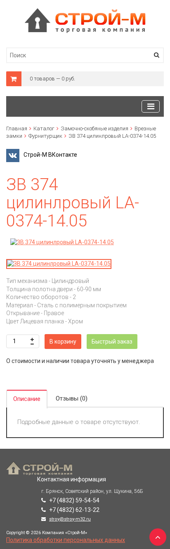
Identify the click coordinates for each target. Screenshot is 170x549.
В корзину (63, 341)
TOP (155, 534)
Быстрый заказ (112, 341)
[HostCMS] (85, 12)
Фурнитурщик (45, 136)
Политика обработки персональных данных (65, 540)
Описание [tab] (26, 399)
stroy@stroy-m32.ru (70, 519)
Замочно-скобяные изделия (94, 128)
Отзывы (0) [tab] (71, 398)
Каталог (43, 128)
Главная (16, 128)
